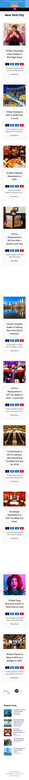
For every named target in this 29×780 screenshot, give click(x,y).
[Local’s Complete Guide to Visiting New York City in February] (14, 308)
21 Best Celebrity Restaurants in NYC (14, 176)
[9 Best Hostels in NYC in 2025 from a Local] (14, 96)
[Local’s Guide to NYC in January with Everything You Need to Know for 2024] (14, 435)
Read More (14, 74)
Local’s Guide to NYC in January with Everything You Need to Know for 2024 (14, 458)
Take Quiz (14, 5)
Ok (15, 9)
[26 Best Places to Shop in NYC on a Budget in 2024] (14, 641)
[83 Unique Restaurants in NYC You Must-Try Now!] (14, 499)
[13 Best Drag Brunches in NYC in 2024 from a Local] (14, 584)
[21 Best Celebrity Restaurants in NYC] (14, 157)
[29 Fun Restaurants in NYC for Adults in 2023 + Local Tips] (14, 372)
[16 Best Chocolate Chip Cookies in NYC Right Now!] (14, 34)
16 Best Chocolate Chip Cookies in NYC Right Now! (14, 54)
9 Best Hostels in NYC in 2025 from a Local (14, 115)
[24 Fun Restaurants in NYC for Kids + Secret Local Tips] (14, 218)
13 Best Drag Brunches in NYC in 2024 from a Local (14, 603)
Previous (6, 691)
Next (9, 693)
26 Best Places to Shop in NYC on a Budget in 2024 (14, 657)
